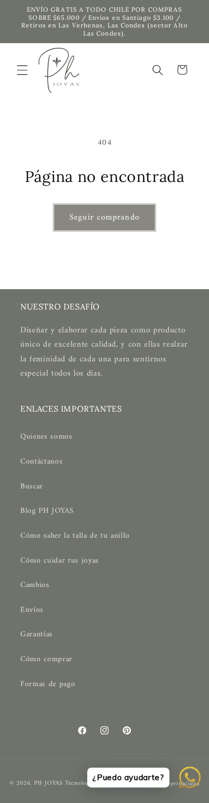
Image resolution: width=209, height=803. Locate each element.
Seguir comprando (104, 217)
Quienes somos (46, 437)
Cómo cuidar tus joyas (59, 561)
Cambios (35, 585)
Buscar (31, 486)
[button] (22, 69)
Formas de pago (47, 684)
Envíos (32, 610)
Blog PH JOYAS (47, 511)
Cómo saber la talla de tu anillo (75, 536)
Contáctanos (41, 462)
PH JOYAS (48, 783)
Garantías (36, 634)
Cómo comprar (46, 659)
